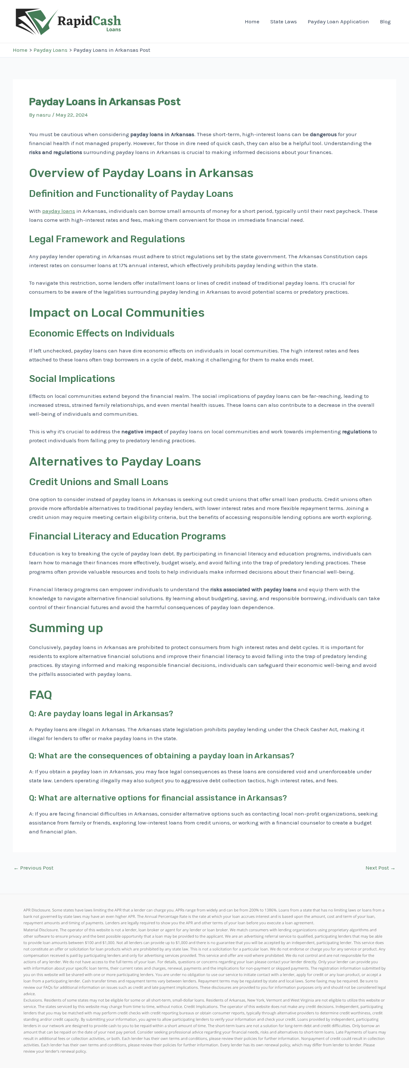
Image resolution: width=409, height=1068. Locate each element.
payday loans (58, 211)
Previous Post (33, 868)
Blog (385, 21)
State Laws (283, 21)
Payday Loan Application (338, 21)
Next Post (381, 868)
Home (252, 21)
